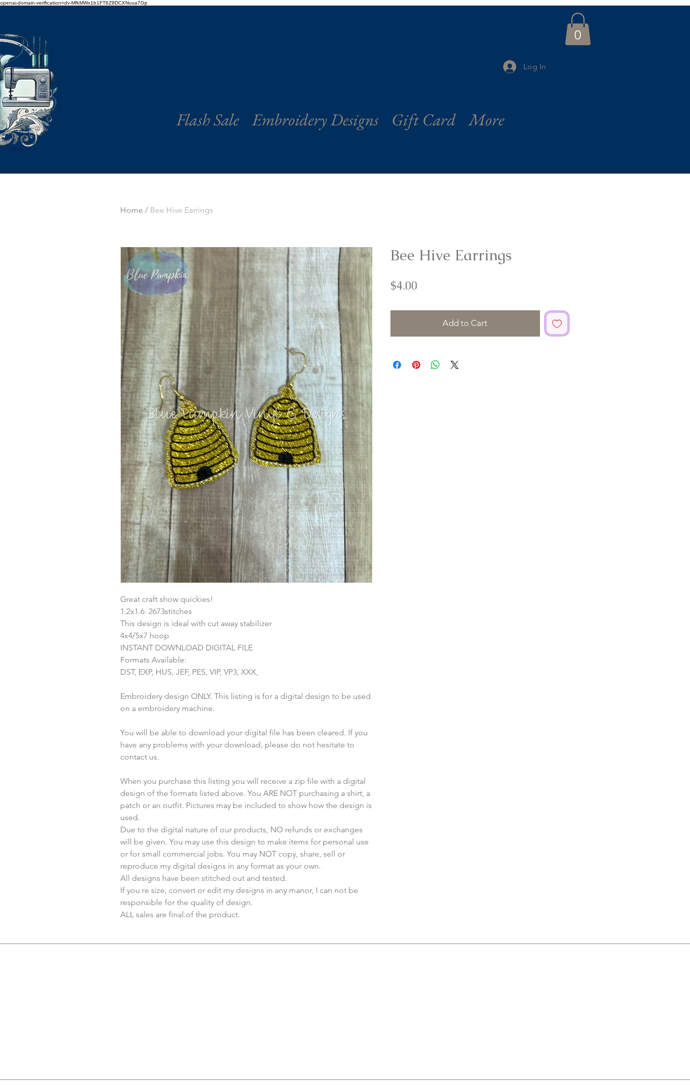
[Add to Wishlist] (557, 323)
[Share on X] (455, 365)
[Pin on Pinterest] (416, 365)
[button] (578, 29)
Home (131, 210)
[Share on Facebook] (397, 365)
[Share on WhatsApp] (435, 365)
